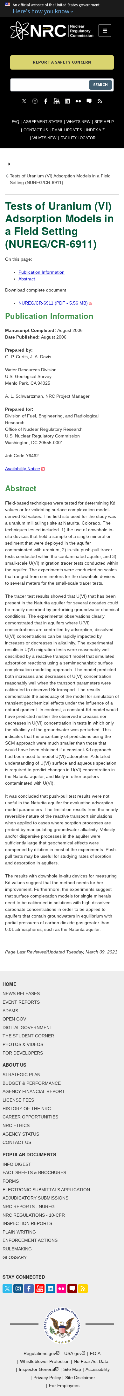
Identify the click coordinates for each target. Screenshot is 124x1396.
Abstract (26, 278)
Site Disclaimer (80, 1377)
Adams (10, 1010)
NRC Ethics (16, 1125)
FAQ (15, 122)
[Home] (54, 30)
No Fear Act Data (91, 1361)
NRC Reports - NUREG (29, 1206)
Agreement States (42, 122)
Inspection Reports (27, 1223)
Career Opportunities (30, 1116)
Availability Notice (22, 468)
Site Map (72, 1369)
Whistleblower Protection (45, 1361)
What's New (78, 122)
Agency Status (21, 1134)
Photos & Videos (23, 1044)
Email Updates (67, 130)
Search (100, 84)
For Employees (64, 1385)
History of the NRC (27, 1108)
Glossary (15, 1257)
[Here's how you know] (62, 8)
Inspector (37, 1369)
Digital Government (27, 1027)
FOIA (95, 1353)
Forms (11, 1181)
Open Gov (14, 1018)
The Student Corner (28, 1035)
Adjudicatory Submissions (35, 1197)
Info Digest (17, 1164)
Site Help (104, 122)
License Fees (18, 1100)
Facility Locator (78, 138)
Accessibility (98, 1369)
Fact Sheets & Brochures (34, 1172)
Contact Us (36, 130)
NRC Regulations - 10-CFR (34, 1215)
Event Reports (21, 1002)
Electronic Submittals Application (46, 1189)
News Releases (21, 993)
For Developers (23, 1053)
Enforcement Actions (30, 1240)
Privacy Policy (47, 1377)
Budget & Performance (32, 1083)
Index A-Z (95, 130)
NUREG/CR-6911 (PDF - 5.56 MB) (53, 303)
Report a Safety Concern (62, 62)
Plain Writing (19, 1231)
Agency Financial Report (34, 1091)
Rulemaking (17, 1248)
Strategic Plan (21, 1074)
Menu (107, 30)
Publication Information (41, 272)
